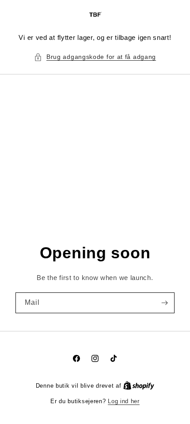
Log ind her (124, 401)
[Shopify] (138, 385)
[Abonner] (164, 302)
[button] (95, 56)
